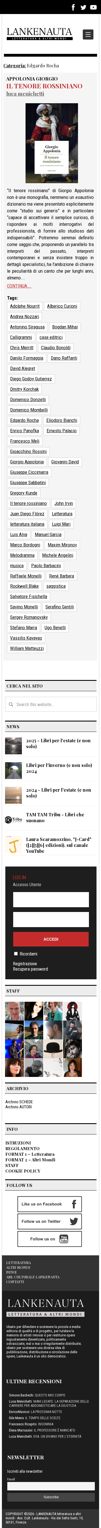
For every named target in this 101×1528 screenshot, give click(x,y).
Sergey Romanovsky (29, 617)
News (11, 1272)
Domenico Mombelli (29, 410)
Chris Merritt (21, 347)
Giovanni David (65, 462)
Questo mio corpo (50, 1395)
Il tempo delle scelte (42, 1418)
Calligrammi (21, 337)
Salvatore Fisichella (28, 596)
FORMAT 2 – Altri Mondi (30, 1159)
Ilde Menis (16, 1418)
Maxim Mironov (62, 545)
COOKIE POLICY (22, 1171)
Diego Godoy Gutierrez (31, 379)
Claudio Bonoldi (55, 347)
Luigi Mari (61, 524)
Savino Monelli (24, 607)
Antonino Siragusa (27, 327)
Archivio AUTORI (18, 1106)
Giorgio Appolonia (27, 462)
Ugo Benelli (55, 627)
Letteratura (62, 513)
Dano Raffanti (64, 358)
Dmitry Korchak (24, 389)
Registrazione (25, 963)
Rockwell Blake (24, 586)
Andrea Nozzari (24, 316)
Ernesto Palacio (62, 430)
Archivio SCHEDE (19, 1101)
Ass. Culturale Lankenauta (32, 1276)
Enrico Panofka (24, 430)
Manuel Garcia (48, 534)
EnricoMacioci (19, 1412)
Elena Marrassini (21, 1430)
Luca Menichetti (25, 93)
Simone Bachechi (21, 1395)
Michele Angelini (57, 555)
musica (17, 565)
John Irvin (63, 503)
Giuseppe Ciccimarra (29, 472)
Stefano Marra (23, 627)
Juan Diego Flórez (27, 513)
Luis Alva (18, 534)
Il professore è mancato (54, 1430)
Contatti (15, 1281)
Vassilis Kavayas (26, 638)
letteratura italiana (27, 524)
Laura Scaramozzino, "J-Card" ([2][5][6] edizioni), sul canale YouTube (58, 845)
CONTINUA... (19, 286)
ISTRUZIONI (18, 1143)
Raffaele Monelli (26, 576)
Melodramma (22, 555)
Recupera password (30, 969)
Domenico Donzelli (28, 399)
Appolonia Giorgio (32, 78)
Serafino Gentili (59, 607)
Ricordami (28, 954)
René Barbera (61, 576)
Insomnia (45, 1424)
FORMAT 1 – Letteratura (29, 1154)
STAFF (12, 1165)
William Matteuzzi (27, 648)
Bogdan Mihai (65, 327)
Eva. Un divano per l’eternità (57, 1436)
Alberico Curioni (62, 306)
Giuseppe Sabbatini (28, 482)
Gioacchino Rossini (28, 451)
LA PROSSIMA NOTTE (46, 1412)
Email (11, 1479)
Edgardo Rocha (24, 420)
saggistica (56, 586)
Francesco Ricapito (23, 1424)
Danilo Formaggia (26, 358)
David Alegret (22, 368)
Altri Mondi (18, 1267)
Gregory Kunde (23, 493)
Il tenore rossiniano (44, 85)
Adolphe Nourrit (25, 306)
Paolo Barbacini (46, 565)
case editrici (51, 337)
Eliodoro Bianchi (61, 420)
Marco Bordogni (25, 545)
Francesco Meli (24, 441)
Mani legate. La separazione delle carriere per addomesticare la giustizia (49, 1403)
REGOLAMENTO (22, 1148)
